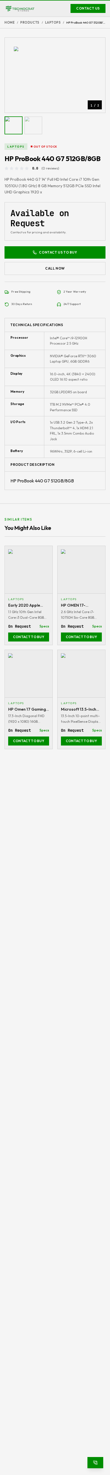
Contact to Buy (28, 637)
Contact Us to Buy (58, 252)
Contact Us (88, 8)
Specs (44, 626)
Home (10, 22)
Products (29, 22)
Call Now (55, 268)
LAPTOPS (53, 22)
